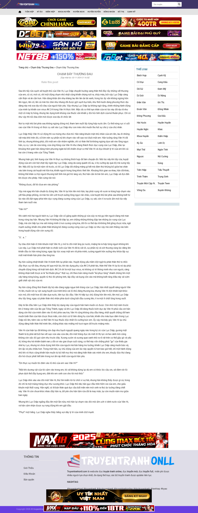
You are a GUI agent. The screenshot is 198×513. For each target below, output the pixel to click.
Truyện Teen (164, 183)
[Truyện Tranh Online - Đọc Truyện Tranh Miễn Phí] (28, 4)
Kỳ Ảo (39, 12)
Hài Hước (141, 122)
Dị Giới (140, 95)
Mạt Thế (141, 149)
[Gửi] (179, 4)
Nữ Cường (163, 156)
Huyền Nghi (79, 12)
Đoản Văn (142, 109)
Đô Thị (121, 12)
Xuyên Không (164, 190)
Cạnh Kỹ (131, 12)
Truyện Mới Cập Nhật (147, 183)
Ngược (140, 156)
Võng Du (141, 190)
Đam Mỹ (162, 89)
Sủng (160, 163)
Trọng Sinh (163, 176)
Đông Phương (144, 115)
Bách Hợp (142, 75)
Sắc (139, 163)
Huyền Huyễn (94, 12)
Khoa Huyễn (64, 12)
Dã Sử (140, 89)
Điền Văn (141, 102)
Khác (160, 129)
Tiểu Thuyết (163, 170)
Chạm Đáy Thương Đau (42, 67)
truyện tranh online (112, 471)
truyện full (148, 471)
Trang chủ (19, 11)
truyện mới (132, 471)
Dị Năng (162, 95)
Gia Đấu (162, 115)
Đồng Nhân (109, 12)
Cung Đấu (162, 82)
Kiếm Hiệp (50, 12)
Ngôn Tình (163, 149)
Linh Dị (161, 143)
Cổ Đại (140, 82)
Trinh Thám (142, 176)
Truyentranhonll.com (77, 471)
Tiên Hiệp (29, 12)
